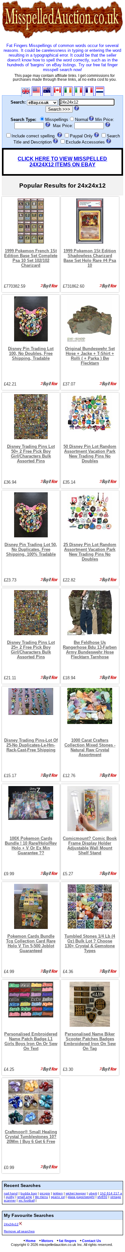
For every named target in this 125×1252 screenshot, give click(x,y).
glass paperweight (81, 1197)
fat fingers (67, 1241)
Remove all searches (19, 1231)
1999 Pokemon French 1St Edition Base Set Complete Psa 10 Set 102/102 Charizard (30, 258)
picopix (45, 1193)
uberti (93, 1193)
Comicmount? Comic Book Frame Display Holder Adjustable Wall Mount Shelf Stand (90, 845)
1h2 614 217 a (111, 1193)
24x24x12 (11, 1224)
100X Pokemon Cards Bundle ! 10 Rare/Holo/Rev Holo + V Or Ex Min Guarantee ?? (31, 845)
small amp (24, 1197)
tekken (58, 1193)
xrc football (27, 1200)
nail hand (11, 1193)
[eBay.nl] (99, 91)
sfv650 (102, 1197)
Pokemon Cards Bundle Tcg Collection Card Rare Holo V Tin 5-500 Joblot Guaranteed (30, 943)
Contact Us (91, 1241)
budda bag (29, 1193)
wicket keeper (76, 1193)
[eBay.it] (78, 91)
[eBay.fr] (89, 91)
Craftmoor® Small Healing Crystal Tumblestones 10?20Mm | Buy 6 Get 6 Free (31, 1136)
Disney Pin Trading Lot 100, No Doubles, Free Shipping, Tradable (31, 353)
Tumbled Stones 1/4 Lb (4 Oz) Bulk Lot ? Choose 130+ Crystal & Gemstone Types (89, 943)
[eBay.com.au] (46, 91)
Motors (47, 1241)
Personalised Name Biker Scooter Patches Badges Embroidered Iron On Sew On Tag (90, 1041)
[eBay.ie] (67, 91)
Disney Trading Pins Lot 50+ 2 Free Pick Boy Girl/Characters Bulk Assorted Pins (31, 453)
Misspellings (56, 119)
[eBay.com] (36, 91)
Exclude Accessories (85, 142)
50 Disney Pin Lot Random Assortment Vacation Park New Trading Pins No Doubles (89, 453)
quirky (10, 1197)
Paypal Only (81, 136)
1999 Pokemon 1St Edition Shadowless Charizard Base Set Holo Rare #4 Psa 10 (89, 258)
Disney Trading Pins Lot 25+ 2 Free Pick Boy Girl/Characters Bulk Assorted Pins (31, 649)
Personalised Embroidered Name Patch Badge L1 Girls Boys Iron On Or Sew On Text (30, 1041)
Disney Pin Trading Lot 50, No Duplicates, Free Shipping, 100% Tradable (30, 549)
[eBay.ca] (57, 91)
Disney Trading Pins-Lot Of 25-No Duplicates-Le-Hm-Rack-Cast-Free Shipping (31, 745)
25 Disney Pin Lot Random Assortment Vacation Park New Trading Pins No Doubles (89, 551)
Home (31, 1241)
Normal (81, 119)
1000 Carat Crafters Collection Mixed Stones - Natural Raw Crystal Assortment (89, 747)
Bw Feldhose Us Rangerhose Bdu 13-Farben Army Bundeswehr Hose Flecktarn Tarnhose (90, 649)
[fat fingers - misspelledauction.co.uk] (62, 38)
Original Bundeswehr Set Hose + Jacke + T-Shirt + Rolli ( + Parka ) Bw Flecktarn (90, 356)
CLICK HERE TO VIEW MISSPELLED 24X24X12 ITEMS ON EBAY (62, 161)
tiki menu (41, 1197)
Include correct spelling (33, 136)
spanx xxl (58, 1197)
